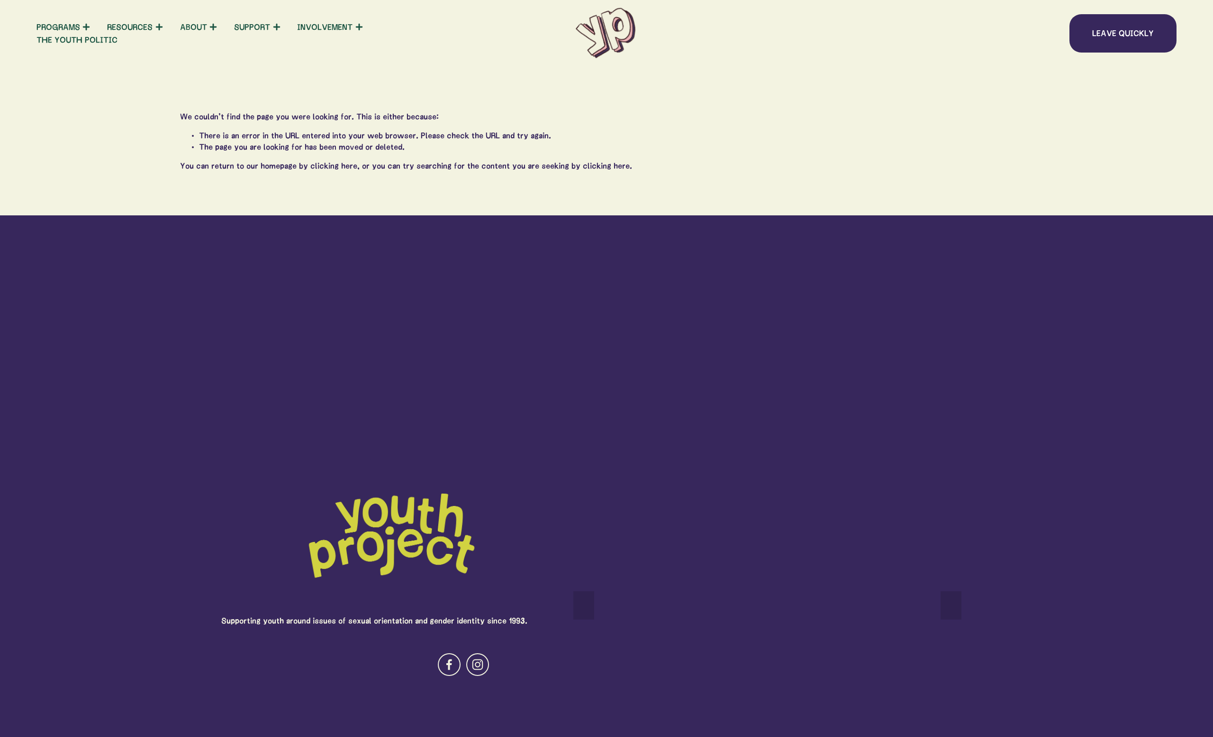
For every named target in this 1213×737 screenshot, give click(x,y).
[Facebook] (449, 664)
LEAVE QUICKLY (1123, 33)
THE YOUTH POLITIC (77, 40)
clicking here (333, 165)
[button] (583, 605)
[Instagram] (477, 664)
